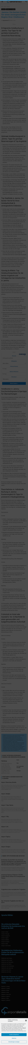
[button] (26, 1020)
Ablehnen (14, 1038)
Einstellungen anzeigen (14, 1041)
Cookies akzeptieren (14, 1034)
